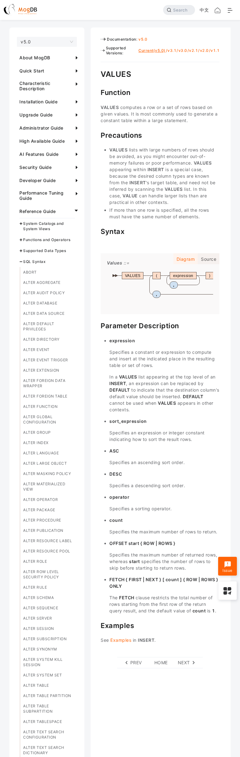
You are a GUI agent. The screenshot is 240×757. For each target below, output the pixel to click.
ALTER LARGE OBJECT (45, 463)
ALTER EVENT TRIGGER (45, 360)
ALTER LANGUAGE (41, 453)
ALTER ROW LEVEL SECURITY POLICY (41, 574)
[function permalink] (96, 91)
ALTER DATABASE (40, 303)
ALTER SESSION (38, 628)
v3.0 (182, 50)
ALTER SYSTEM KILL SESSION (43, 662)
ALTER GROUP (37, 432)
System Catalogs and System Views (43, 226)
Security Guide (35, 167)
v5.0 (142, 39)
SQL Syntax (34, 261)
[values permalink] (96, 73)
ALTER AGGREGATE (42, 282)
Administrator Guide (41, 128)
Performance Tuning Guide (41, 195)
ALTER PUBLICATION (43, 530)
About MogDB (34, 57)
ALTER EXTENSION (41, 370)
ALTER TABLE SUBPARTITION (37, 709)
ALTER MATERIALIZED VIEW (44, 487)
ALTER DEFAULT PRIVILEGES (38, 326)
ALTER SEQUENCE (40, 608)
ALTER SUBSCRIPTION (45, 638)
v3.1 (172, 50)
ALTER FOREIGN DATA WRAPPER (44, 383)
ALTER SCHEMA (38, 597)
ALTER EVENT (36, 349)
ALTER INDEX (36, 442)
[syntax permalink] (96, 230)
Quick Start (31, 70)
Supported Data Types (44, 250)
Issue (227, 570)
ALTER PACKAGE (39, 509)
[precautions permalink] (96, 134)
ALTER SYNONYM (40, 649)
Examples (120, 640)
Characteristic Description (34, 86)
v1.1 (215, 50)
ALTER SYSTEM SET (42, 675)
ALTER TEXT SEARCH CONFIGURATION (43, 735)
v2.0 (204, 50)
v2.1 (193, 50)
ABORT (30, 272)
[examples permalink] (96, 624)
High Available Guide (42, 141)
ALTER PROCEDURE (42, 520)
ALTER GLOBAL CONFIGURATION (39, 419)
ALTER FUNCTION (40, 406)
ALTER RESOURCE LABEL (47, 540)
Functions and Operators (47, 239)
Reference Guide (37, 211)
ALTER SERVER (37, 618)
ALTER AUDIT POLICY (44, 292)
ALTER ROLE (35, 561)
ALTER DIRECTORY (41, 339)
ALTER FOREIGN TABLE (45, 396)
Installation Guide (38, 101)
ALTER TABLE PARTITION (47, 695)
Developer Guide (37, 180)
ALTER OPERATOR (40, 499)
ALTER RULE (35, 587)
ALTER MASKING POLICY (47, 473)
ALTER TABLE (36, 685)
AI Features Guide (39, 154)
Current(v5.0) (152, 50)
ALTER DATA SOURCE (44, 313)
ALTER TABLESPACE (42, 721)
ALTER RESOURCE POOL (46, 551)
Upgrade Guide (36, 114)
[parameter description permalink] (96, 325)
